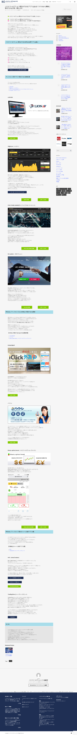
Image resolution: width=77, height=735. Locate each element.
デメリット (59, 190)
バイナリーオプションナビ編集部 (13, 10)
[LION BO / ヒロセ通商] (64, 138)
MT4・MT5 (33, 10)
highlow (57, 161)
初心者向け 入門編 (60, 174)
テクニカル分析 (59, 171)
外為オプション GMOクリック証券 (46, 715)
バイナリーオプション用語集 (62, 697)
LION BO (11, 86)
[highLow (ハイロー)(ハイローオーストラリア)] (69, 143)
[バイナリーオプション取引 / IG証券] (58, 138)
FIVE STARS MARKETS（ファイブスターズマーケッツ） (21, 89)
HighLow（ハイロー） (14, 87)
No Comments (68, 9)
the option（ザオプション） (15, 90)
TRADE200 (61, 40)
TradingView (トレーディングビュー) (17, 550)
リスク (62, 192)
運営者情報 (58, 699)
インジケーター (59, 168)
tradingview (38, 10)
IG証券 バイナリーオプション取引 (46, 722)
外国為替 (58, 176)
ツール (69, 188)
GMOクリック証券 (60, 159)
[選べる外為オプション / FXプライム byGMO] (58, 143)
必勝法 (66, 192)
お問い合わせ (59, 696)
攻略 (69, 192)
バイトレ (11, 337)
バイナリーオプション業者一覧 (45, 698)
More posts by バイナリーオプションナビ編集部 (38, 685)
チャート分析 (59, 169)
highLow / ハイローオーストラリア (46, 704)
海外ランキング (25, 706)
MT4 (10, 549)
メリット (58, 192)
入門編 (19, 703)
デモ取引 (63, 190)
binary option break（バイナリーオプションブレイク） (20, 338)
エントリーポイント (63, 188)
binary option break (62, 36)
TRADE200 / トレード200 (44, 707)
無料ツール (64, 194)
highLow (60, 35)
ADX (57, 188)
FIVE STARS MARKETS (64, 38)
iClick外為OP (12, 335)
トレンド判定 (68, 190)
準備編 (42, 10)
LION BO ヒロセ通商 (44, 723)
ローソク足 (58, 173)
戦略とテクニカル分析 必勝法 (62, 178)
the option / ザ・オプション (44, 705)
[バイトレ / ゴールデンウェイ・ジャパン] (69, 138)
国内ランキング (25, 704)
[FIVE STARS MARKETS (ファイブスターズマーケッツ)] (64, 143)
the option (60, 39)
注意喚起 (58, 179)
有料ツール (59, 194)
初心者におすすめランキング (28, 702)
